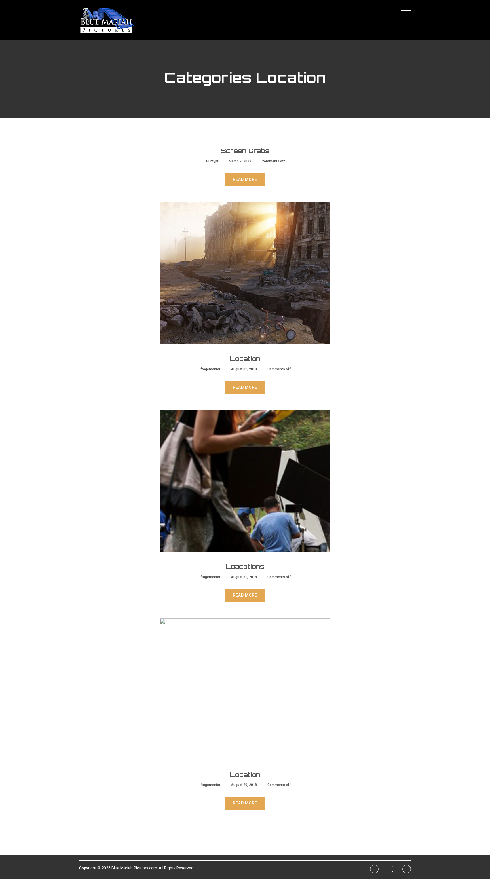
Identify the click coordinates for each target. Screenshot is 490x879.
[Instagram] (396, 869)
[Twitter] (385, 869)
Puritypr (212, 161)
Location (245, 358)
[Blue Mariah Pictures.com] (107, 20)
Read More (245, 179)
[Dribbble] (406, 869)
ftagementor (210, 369)
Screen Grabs (245, 151)
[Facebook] (374, 869)
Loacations (245, 566)
